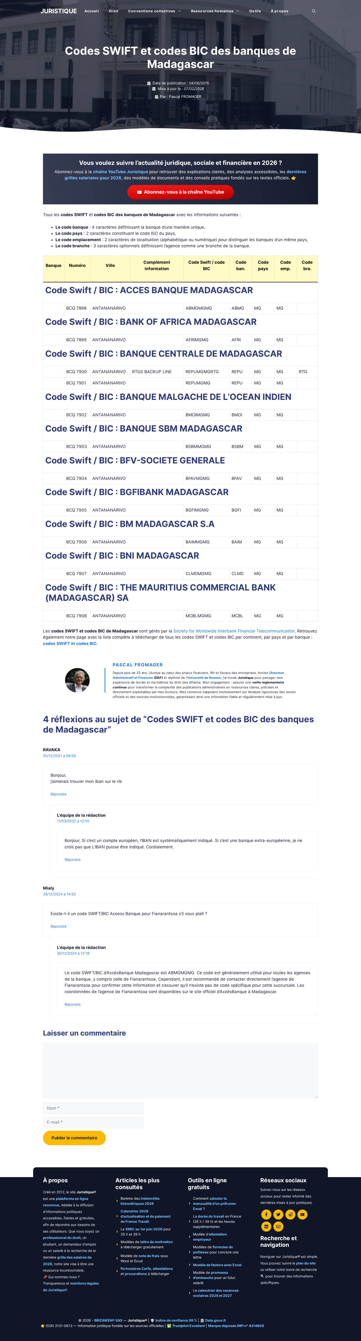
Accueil (91, 11)
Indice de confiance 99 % (176, 1320)
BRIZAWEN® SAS (108, 1320)
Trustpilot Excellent (188, 1326)
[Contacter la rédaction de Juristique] (278, 1227)
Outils (255, 11)
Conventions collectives (151, 11)
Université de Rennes (204, 678)
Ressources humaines (212, 11)
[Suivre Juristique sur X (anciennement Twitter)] (278, 1215)
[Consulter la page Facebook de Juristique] (266, 1215)
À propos (280, 11)
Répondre (59, 794)
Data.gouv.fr (215, 1320)
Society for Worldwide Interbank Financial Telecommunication (234, 631)
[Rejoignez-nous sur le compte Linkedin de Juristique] (266, 1227)
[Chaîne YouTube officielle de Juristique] (302, 1215)
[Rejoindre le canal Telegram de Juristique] (290, 1215)
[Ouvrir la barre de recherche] (313, 11)
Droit (114, 11)
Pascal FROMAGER (138, 664)
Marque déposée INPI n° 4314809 (236, 1326)
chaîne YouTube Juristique (120, 171)
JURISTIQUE (59, 11)
